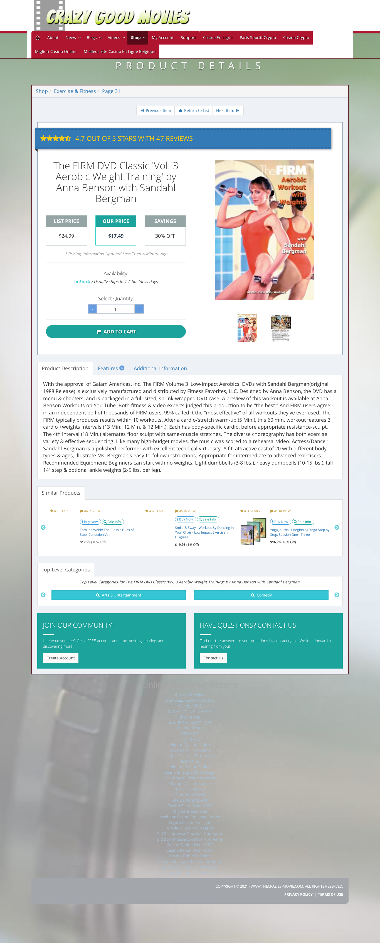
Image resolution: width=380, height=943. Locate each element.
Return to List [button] (196, 110)
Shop (136, 37)
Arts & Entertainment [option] (120, 595)
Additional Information (160, 368)
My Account (163, 37)
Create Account (60, 657)
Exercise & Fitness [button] (75, 91)
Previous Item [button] (158, 110)
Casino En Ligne (218, 37)
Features (110, 368)
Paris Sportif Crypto (258, 37)
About (52, 37)
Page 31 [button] (111, 91)
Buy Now (91, 521)
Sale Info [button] (114, 521)
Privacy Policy (298, 894)
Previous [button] (43, 528)
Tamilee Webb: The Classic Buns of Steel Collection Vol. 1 (107, 532)
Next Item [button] (225, 110)
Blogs (92, 37)
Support (188, 37)
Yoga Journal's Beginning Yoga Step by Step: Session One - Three (299, 532)
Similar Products (61, 492)
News (71, 37)
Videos (114, 37)
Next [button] (337, 528)
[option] (95, 528)
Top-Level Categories (66, 569)
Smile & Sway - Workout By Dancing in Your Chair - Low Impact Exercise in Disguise (204, 532)
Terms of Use (330, 894)
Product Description (65, 368)
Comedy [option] (263, 595)
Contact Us (213, 657)
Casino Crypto (296, 37)
